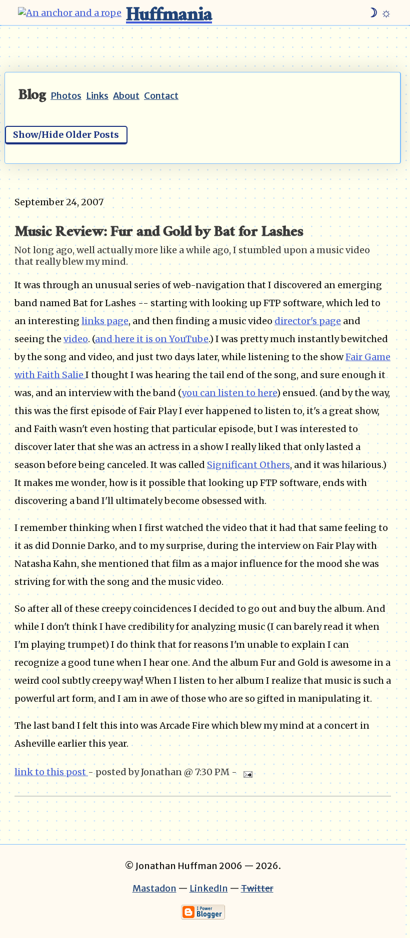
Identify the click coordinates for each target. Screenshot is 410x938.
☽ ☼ (379, 12)
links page (105, 321)
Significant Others (248, 464)
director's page (307, 321)
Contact (161, 95)
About (126, 95)
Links (97, 95)
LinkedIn (209, 888)
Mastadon (154, 888)
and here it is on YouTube (151, 339)
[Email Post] (245, 772)
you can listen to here (229, 393)
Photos (66, 95)
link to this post (51, 772)
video (76, 339)
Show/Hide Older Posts (66, 134)
